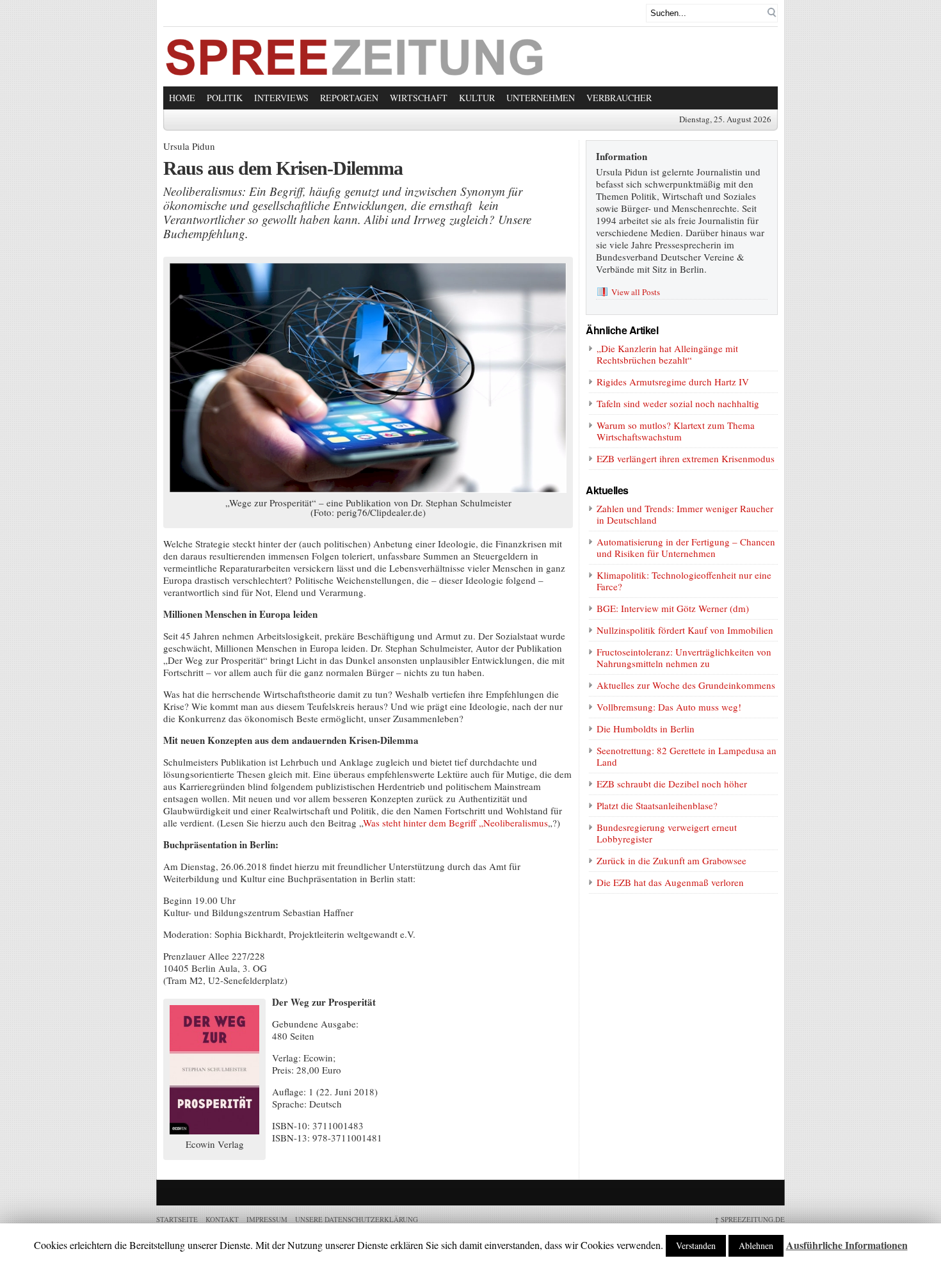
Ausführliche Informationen (847, 1245)
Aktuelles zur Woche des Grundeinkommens (686, 685)
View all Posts (635, 292)
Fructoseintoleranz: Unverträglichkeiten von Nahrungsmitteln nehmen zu (684, 657)
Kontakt (222, 1219)
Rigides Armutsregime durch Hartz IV (673, 381)
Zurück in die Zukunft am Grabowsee (671, 860)
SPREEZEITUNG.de (749, 1219)
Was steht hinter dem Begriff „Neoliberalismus (455, 822)
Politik (225, 98)
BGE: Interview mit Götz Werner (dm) (673, 608)
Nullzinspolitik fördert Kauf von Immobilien (685, 630)
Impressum (266, 1219)
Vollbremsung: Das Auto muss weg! (669, 706)
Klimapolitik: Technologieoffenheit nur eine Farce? (684, 580)
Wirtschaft (418, 98)
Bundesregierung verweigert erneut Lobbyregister (667, 833)
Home (182, 98)
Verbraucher (619, 98)
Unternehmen (540, 98)
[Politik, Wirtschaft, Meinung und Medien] (355, 72)
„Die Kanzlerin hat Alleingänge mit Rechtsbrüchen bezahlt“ (667, 354)
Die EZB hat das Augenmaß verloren (670, 882)
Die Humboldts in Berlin (646, 728)
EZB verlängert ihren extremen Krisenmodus (686, 458)
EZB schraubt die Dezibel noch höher (672, 783)
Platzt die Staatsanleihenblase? (657, 805)
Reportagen (349, 98)
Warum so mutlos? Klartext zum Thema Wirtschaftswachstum (676, 431)
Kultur (477, 98)
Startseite (177, 1219)
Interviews (281, 98)
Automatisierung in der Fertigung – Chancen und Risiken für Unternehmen (686, 547)
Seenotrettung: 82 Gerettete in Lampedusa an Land (686, 756)
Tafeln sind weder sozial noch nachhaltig (678, 403)
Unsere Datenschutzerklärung (356, 1219)
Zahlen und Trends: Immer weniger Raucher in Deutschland (685, 514)
